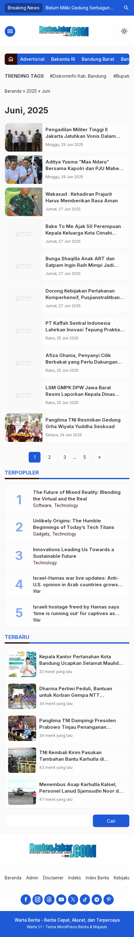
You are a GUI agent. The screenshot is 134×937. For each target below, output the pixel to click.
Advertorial (32, 59)
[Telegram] (97, 899)
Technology (66, 506)
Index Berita (97, 877)
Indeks (74, 877)
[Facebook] (26, 899)
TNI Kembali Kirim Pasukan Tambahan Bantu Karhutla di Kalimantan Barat (71, 759)
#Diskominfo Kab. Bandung (78, 76)
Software (42, 506)
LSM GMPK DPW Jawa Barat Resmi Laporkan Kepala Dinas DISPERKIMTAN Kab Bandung (80, 394)
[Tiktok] (85, 899)
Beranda (13, 877)
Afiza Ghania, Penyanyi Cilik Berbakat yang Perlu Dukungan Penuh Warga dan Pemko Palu (81, 361)
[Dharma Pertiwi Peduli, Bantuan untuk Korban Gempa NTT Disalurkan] (22, 696)
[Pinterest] (108, 899)
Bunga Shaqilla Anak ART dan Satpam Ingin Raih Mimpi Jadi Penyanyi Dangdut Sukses (80, 265)
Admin (32, 877)
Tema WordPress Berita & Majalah (76, 926)
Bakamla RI (63, 59)
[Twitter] (73, 899)
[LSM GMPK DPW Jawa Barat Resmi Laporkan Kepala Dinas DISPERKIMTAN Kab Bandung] (23, 395)
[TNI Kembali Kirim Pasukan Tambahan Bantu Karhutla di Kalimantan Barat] (22, 760)
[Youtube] (61, 899)
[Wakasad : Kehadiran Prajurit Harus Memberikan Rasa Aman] (23, 202)
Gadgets (41, 534)
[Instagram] (37, 899)
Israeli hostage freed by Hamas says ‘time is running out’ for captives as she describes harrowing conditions (76, 613)
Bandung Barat (98, 59)
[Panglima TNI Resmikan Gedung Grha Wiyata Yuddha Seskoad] (23, 427)
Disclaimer (53, 877)
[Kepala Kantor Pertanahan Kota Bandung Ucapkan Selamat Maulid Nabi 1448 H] (22, 664)
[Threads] (49, 899)
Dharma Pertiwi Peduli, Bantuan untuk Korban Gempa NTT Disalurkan (75, 695)
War (37, 591)
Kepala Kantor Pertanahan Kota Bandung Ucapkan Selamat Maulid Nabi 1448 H (79, 663)
